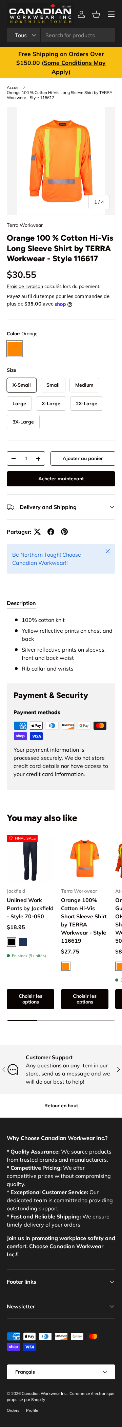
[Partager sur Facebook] (51, 531)
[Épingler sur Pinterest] (64, 531)
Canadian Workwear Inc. (44, 1393)
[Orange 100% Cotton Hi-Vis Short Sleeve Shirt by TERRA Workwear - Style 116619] (84, 858)
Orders (13, 1410)
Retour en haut (61, 1106)
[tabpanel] (61, 644)
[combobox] (61, 35)
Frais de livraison (25, 286)
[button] (96, 14)
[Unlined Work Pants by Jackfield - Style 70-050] (30, 858)
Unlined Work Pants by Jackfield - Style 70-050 (30, 908)
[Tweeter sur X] (37, 531)
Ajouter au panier (83, 458)
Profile (32, 1410)
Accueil (14, 87)
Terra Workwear (25, 225)
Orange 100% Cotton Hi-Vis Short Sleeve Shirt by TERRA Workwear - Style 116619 (84, 920)
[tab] (21, 603)
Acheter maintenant (61, 479)
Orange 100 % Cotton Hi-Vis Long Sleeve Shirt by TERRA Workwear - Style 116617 (60, 95)
